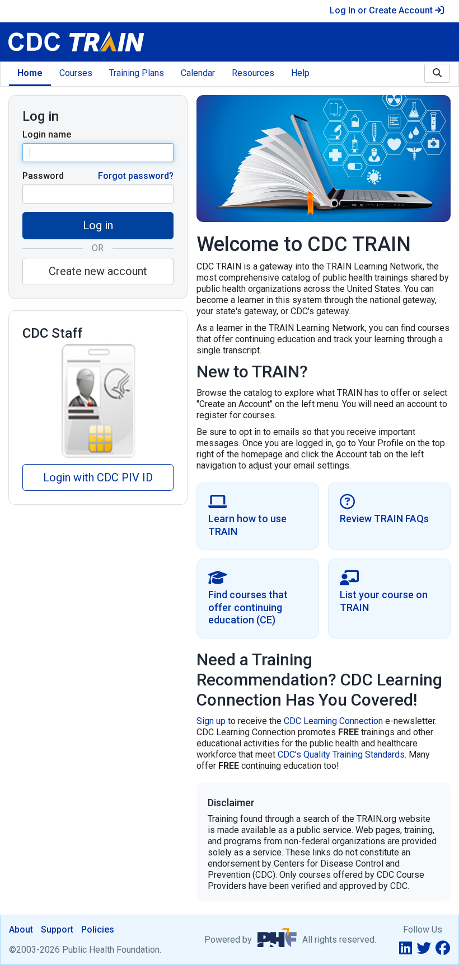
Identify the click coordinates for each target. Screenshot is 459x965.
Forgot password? (136, 176)
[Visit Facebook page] (442, 948)
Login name (46, 134)
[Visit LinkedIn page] (405, 948)
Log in (98, 225)
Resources (253, 73)
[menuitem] (30, 74)
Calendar (198, 73)
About (21, 929)
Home (30, 73)
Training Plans (136, 73)
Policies (97, 929)
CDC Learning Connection (333, 721)
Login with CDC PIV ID (98, 477)
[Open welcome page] (114, 42)
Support (57, 929)
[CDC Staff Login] (98, 400)
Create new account (98, 271)
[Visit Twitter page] (423, 948)
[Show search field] (437, 73)
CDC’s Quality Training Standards (341, 754)
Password (43, 176)
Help (300, 73)
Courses (75, 73)
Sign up (211, 721)
